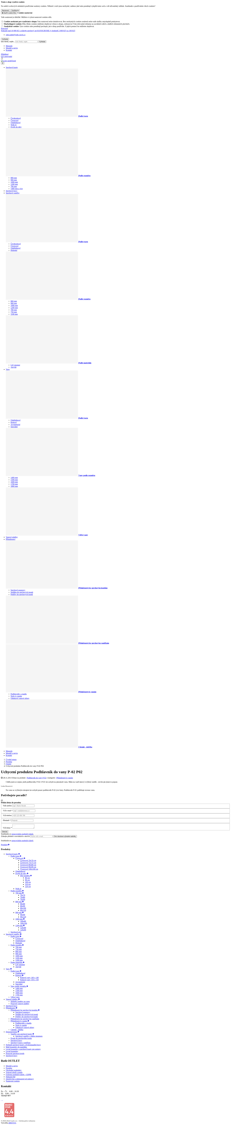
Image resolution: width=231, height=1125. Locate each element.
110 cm (28, 884)
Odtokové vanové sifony (20, 698)
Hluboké (14, 250)
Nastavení (5, 10)
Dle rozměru (25, 876)
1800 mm (14, 486)
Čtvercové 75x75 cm (28, 863)
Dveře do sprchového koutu (21, 1038)
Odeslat (4, 832)
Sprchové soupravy (18, 590)
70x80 (22, 897)
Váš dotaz (6, 828)
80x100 (23, 908)
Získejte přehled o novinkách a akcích (15, 836)
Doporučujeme (12, 1032)
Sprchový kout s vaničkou (20, 1043)
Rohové (14, 422)
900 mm (14, 180)
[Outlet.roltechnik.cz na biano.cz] (9, 1117)
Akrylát (13, 367)
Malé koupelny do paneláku (16, 1047)
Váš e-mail (7, 811)
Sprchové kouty (12, 67)
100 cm (28, 882)
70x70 (22, 895)
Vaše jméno (7, 806)
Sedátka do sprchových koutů (22, 592)
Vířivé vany (15, 997)
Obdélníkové (15, 123)
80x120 (23, 910)
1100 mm (14, 314)
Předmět (6, 820)
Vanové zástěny (12, 537)
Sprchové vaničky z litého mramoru (28, 1036)
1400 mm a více (17, 189)
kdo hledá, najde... (8, 41)
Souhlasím (15, 10)
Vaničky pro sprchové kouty (21, 1034)
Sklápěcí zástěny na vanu (20, 1001)
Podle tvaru (15, 856)
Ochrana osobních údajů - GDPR (18, 1075)
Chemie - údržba (17, 1030)
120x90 (23, 930)
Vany (8, 369)
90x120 (23, 917)
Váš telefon (7, 815)
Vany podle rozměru (18, 986)
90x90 (22, 915)
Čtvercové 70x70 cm (28, 860)
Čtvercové (14, 120)
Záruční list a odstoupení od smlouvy (20, 1079)
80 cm (27, 878)
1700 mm (14, 484)
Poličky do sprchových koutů (22, 594)
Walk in (13, 125)
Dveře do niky (16, 127)
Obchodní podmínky (14, 1070)
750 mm (14, 312)
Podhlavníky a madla (19, 694)
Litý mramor (15, 365)
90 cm (27, 880)
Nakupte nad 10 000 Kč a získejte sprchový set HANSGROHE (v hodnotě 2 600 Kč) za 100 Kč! (38, 31)
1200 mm (14, 184)
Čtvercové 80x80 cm (28, 865)
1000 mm (14, 182)
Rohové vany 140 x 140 (29, 978)
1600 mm (14, 482)
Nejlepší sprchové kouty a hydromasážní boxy (23, 1045)
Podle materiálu (17, 962)
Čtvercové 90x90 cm (28, 867)
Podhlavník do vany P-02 (36, 778)
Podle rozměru (16, 891)
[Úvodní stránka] (8, 61)
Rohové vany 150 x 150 (29, 980)
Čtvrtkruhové (16, 118)
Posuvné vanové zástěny (20, 1004)
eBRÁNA (12, 1123)
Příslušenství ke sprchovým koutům (24, 1010)
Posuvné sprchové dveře (15, 1053)
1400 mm (14, 478)
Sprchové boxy (11, 191)
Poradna (9, 1068)
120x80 (23, 928)
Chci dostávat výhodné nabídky (65, 836)
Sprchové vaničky (12, 193)
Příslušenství (10, 539)
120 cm (28, 886)
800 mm (14, 178)
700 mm (14, 186)
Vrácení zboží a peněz (14, 1072)
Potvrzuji (4, 28)
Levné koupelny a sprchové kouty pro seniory (23, 1049)
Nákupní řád (10, 1077)
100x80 (23, 921)
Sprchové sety (16, 932)
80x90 (22, 906)
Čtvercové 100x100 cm (29, 869)
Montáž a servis (12, 48)
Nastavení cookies (13, 1081)
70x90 (22, 899)
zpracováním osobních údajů (22, 834)
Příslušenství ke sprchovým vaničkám (25, 1019)
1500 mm (14, 480)
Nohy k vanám (16, 696)
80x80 (22, 904)
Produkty (4, 845)
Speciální (14, 427)
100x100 (23, 923)
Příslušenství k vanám (64, 778)
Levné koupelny (12, 1051)
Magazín (9, 46)
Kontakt (9, 50)
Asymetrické (15, 425)
